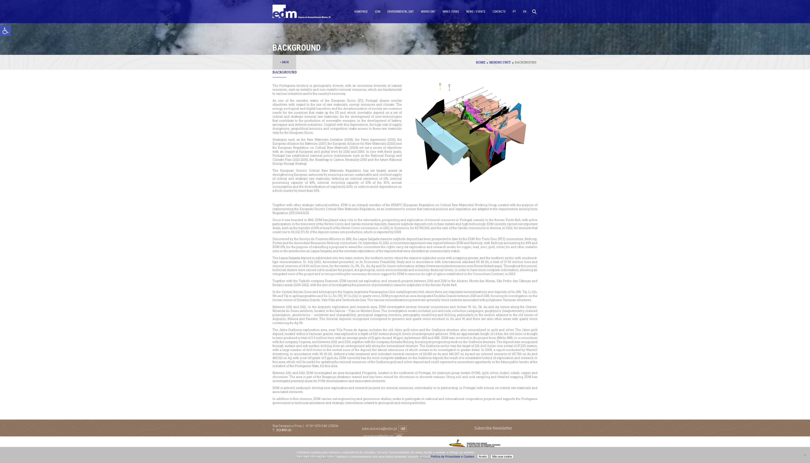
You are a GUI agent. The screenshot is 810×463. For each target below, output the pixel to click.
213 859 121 (284, 430)
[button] (5, 30)
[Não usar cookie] (805, 455)
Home (480, 62)
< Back (284, 62)
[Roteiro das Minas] (474, 446)
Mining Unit (500, 62)
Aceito (483, 456)
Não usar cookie (502, 456)
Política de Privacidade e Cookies (452, 456)
